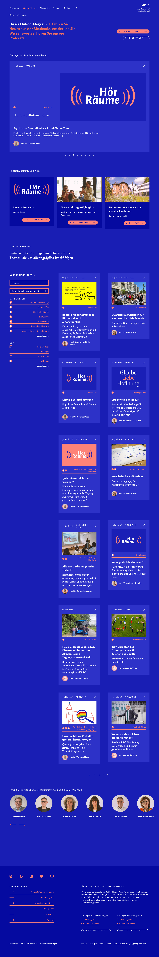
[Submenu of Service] (60, 8)
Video (80, 527)
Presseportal (48, 908)
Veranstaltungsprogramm (42, 891)
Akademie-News (90, 639)
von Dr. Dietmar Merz (30, 143)
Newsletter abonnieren (44, 903)
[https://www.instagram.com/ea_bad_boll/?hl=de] (11, 876)
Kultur (143, 469)
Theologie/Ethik (139, 392)
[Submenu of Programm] (20, 8)
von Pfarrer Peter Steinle (130, 420)
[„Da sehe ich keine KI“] (144, 362)
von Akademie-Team (79, 678)
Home (12, 15)
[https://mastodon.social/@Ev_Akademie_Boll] (41, 876)
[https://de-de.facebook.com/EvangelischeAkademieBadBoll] (21, 876)
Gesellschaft (48, 107)
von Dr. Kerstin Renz (128, 332)
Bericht (81, 524)
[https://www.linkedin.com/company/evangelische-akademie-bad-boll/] (31, 876)
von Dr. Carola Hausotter (81, 590)
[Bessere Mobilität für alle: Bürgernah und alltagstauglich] (95, 277)
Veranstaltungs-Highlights (90, 470)
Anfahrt (50, 920)
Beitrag (80, 277)
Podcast (31, 65)
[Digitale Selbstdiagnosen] (144, 65)
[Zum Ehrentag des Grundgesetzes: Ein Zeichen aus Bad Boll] (144, 609)
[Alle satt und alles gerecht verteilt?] (95, 526)
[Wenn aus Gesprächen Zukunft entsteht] (144, 697)
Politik (79, 557)
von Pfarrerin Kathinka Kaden (80, 343)
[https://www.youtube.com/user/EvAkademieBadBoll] (52, 876)
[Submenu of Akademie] (49, 8)
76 (107, 774)
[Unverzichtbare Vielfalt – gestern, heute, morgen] (95, 697)
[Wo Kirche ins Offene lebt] (144, 439)
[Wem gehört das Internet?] (144, 525)
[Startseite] (142, 4)
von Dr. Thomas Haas (79, 506)
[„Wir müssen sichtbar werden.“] (95, 439)
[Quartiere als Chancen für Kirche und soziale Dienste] (144, 277)
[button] (80, 8)
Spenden (50, 914)
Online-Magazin (47, 897)
